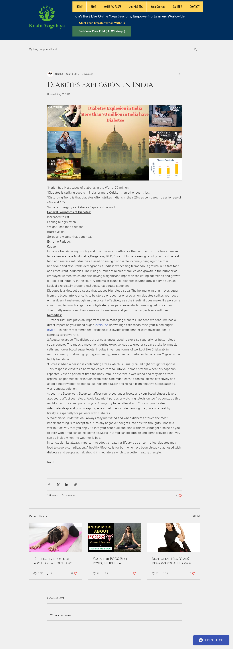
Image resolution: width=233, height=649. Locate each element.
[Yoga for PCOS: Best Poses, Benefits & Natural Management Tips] (114, 537)
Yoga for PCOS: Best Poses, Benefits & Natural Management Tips (112, 561)
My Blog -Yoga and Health (44, 49)
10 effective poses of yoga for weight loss (52, 561)
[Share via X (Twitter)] (58, 484)
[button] (195, 49)
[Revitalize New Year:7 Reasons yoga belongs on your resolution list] (173, 537)
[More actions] (179, 74)
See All (196, 516)
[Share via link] (75, 484)
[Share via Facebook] (49, 484)
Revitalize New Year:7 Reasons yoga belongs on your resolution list (173, 561)
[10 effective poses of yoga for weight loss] (55, 537)
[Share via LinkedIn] (66, 484)
